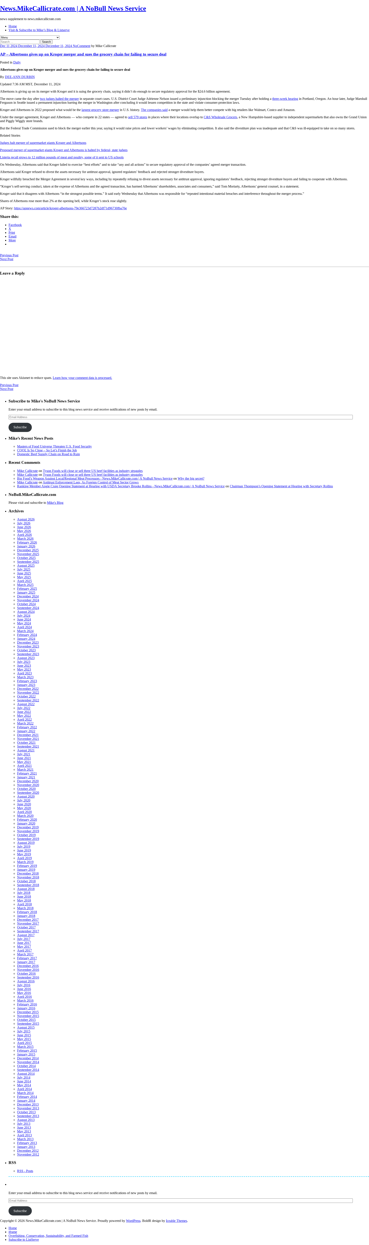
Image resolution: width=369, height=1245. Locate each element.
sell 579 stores (137, 117)
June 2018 (24, 896)
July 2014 (23, 1077)
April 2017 (24, 950)
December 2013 (28, 1104)
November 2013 (28, 1108)
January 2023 (26, 685)
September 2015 (28, 1023)
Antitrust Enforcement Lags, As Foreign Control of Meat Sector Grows (91, 482)
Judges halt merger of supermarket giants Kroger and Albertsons (43, 143)
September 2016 (28, 977)
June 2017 (24, 943)
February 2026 (27, 542)
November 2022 (28, 692)
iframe (13, 1232)
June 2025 (24, 573)
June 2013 (24, 1127)
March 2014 (25, 1093)
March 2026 (25, 538)
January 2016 (26, 1008)
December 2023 (28, 642)
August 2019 (26, 842)
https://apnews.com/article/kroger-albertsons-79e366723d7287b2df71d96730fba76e (70, 208)
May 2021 (24, 762)
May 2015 (24, 1039)
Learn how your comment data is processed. (82, 378)
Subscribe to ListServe (24, 1239)
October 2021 (26, 742)
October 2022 (26, 696)
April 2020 (24, 812)
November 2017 (28, 923)
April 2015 (24, 1043)
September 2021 (28, 746)
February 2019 (27, 866)
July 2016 (23, 985)
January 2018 (26, 916)
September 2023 (28, 654)
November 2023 (28, 646)
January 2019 (26, 869)
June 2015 (24, 1035)
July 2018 (23, 893)
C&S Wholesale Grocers (220, 117)
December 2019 (28, 827)
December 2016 (28, 966)
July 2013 (23, 1123)
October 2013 (26, 1112)
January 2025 (26, 592)
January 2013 (26, 1147)
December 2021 (28, 735)
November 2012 (28, 1154)
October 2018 (26, 881)
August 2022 (26, 704)
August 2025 (26, 565)
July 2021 (23, 754)
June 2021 (24, 758)
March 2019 (25, 862)
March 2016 (25, 1000)
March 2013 (25, 1139)
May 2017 (24, 946)
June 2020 (24, 804)
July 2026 (23, 523)
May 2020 (24, 808)
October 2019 (26, 835)
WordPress (133, 1221)
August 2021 (26, 750)
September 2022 (28, 700)
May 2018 (24, 900)
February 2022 (27, 727)
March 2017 (25, 954)
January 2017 (26, 962)
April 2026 (24, 535)
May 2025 (24, 577)
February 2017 (27, 958)
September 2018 (28, 885)
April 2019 (24, 858)
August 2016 (26, 981)
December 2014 (28, 1058)
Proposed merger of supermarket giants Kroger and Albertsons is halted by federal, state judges (63, 150)
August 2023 (26, 658)
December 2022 (28, 689)
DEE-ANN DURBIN (20, 77)
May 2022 (24, 715)
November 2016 (28, 969)
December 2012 (28, 1150)
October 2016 (26, 973)
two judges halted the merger (59, 99)
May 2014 (24, 1085)
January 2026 (26, 546)
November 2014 (28, 1062)
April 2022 (24, 719)
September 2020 (28, 792)
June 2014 (24, 1081)
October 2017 (26, 927)
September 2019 (28, 839)
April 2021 (24, 765)
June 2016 (24, 989)
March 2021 (25, 769)
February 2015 (27, 1050)
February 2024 (27, 635)
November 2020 (28, 785)
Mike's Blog (55, 502)
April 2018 (24, 904)
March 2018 (25, 908)
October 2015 (26, 1020)
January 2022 (26, 731)
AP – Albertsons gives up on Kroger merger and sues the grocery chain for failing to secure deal (83, 54)
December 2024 (28, 596)
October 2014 (26, 1066)
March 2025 (25, 585)
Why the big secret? (191, 478)
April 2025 (24, 581)
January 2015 (26, 1054)
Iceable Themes (176, 1221)
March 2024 (25, 631)
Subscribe (20, 427)
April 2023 (24, 673)
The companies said (154, 110)
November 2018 (28, 877)
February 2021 (27, 773)
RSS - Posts (25, 1171)
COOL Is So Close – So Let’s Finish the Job (47, 450)
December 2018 (28, 873)
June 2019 (24, 850)
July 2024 (23, 615)
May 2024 (24, 623)
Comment (83, 46)
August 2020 (26, 796)
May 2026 (24, 531)
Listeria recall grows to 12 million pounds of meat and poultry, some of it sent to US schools (62, 157)
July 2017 (23, 939)
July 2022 (23, 708)
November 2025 (28, 554)
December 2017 (28, 919)
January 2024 (26, 638)
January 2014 (26, 1100)
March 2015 (25, 1046)
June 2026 (24, 527)
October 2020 (26, 789)
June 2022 (24, 712)
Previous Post (9, 255)
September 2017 (28, 931)
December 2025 (28, 550)
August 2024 (26, 612)
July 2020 (23, 800)
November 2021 (28, 739)
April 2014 (24, 1089)
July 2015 (23, 1031)
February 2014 (27, 1097)
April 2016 (24, 996)
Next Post (6, 259)
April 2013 (24, 1135)
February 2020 (27, 819)
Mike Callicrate (27, 471)
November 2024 (28, 600)
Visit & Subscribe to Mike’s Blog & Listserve (39, 30)
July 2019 (23, 846)
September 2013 (28, 1116)
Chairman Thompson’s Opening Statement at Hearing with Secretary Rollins (281, 486)
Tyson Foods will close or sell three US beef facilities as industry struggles (93, 471)
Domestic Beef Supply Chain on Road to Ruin (48, 454)
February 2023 (27, 681)
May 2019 (24, 854)
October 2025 (26, 558)
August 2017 (26, 935)
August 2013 (26, 1120)
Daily (17, 62)
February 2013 (27, 1143)
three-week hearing (285, 99)
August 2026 (26, 519)
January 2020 (26, 823)
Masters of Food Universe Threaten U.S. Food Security (54, 446)
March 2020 (25, 816)
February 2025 (27, 588)
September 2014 (28, 1070)
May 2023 (24, 669)
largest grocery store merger (100, 110)
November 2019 (28, 831)
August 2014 (26, 1073)
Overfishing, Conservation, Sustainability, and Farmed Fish (48, 1236)
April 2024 (24, 627)
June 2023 (24, 665)
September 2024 (28, 608)
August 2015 (26, 1027)
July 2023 (23, 662)
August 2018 (26, 889)
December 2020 (28, 781)
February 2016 (27, 1004)
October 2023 (26, 650)
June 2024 (24, 619)
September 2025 (28, 561)
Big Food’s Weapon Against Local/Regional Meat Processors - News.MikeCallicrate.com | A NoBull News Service (95, 478)
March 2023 (25, 677)
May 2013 (24, 1131)
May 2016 (24, 993)
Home (13, 26)
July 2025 (23, 569)
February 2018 (27, 912)
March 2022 (25, 723)
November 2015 (28, 1016)
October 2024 (26, 604)
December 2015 (28, 1012)
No (75, 46)
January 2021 (26, 777)
